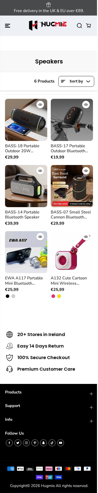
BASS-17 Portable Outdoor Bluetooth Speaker (68, 148)
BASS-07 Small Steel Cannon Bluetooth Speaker (71, 215)
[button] (8, 26)
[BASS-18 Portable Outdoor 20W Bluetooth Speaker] (26, 120)
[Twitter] (18, 443)
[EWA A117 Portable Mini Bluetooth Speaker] (26, 252)
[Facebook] (9, 443)
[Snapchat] (43, 443)
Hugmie (48, 485)
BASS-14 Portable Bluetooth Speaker (22, 215)
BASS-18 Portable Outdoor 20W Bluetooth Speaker (22, 148)
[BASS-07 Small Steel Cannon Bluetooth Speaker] (72, 186)
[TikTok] (52, 443)
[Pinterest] (35, 443)
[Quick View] (40, 104)
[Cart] (88, 25)
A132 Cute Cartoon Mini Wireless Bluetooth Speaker (69, 281)
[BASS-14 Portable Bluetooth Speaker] (26, 186)
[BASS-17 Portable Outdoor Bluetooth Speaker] (72, 120)
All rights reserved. (72, 485)
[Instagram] (26, 443)
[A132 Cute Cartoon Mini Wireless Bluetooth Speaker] (72, 252)
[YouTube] (60, 443)
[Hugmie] (48, 25)
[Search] (79, 25)
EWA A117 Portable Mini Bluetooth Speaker (24, 281)
